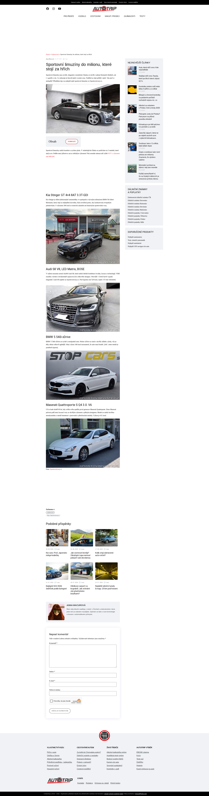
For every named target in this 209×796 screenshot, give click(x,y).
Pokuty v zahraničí (84, 762)
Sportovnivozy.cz (56, 469)
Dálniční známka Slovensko (137, 200)
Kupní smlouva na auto (145, 769)
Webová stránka (54, 690)
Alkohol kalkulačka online (116, 752)
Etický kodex (115, 783)
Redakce (89, 783)
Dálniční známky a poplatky (87, 755)
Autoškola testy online (115, 755)
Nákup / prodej (112, 16)
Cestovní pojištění (133, 2)
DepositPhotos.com (141, 794)
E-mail (52, 681)
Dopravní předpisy (84, 759)
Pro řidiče (69, 16)
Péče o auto (51, 752)
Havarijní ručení (53, 769)
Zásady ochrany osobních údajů (113, 794)
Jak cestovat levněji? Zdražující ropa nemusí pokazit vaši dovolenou (80, 555)
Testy (142, 16)
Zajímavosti (129, 16)
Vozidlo (82, 16)
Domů (48, 54)
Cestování (95, 16)
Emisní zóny (81, 765)
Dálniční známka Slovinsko (137, 207)
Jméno (52, 671)
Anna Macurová (50, 59)
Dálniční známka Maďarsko (137, 210)
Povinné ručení (123, 2)
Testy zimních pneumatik (110, 2)
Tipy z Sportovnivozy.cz (53, 515)
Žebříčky (140, 762)
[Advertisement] (104, 36)
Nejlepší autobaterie (134, 243)
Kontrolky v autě (98, 2)
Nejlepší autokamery (135, 237)
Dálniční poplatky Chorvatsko (138, 213)
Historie (139, 765)
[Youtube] (59, 8)
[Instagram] (53, 8)
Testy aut (140, 759)
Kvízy (139, 755)
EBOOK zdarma (143, 752)
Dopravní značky (75, 2)
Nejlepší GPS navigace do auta (138, 246)
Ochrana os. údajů (102, 783)
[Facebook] (47, 8)
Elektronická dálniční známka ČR (139, 197)
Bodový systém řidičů (115, 759)
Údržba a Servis (53, 755)
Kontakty (80, 783)
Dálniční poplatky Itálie (136, 222)
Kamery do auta (113, 762)
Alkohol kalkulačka (87, 2)
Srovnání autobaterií (114, 765)
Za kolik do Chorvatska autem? (89, 752)
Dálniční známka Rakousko (137, 204)
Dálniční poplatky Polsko (136, 219)
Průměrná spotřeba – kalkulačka (59, 762)
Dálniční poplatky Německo (137, 216)
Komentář (53, 643)
